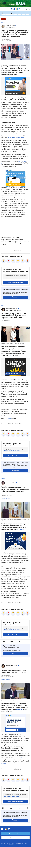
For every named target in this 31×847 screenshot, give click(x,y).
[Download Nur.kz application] (15, 3)
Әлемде (3, 478)
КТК (11, 355)
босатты (3, 763)
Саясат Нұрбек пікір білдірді (15, 137)
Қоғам (2, 22)
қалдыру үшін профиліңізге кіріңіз (12, 276)
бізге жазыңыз (18, 250)
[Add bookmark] (27, 642)
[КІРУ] (28, 9)
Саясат (3, 661)
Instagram (16, 297)
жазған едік (19, 757)
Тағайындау (9, 661)
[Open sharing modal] (19, 642)
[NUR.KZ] (15, 9)
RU (26, 9)
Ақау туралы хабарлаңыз (15, 833)
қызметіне (19, 709)
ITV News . (20, 529)
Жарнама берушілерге (15, 837)
